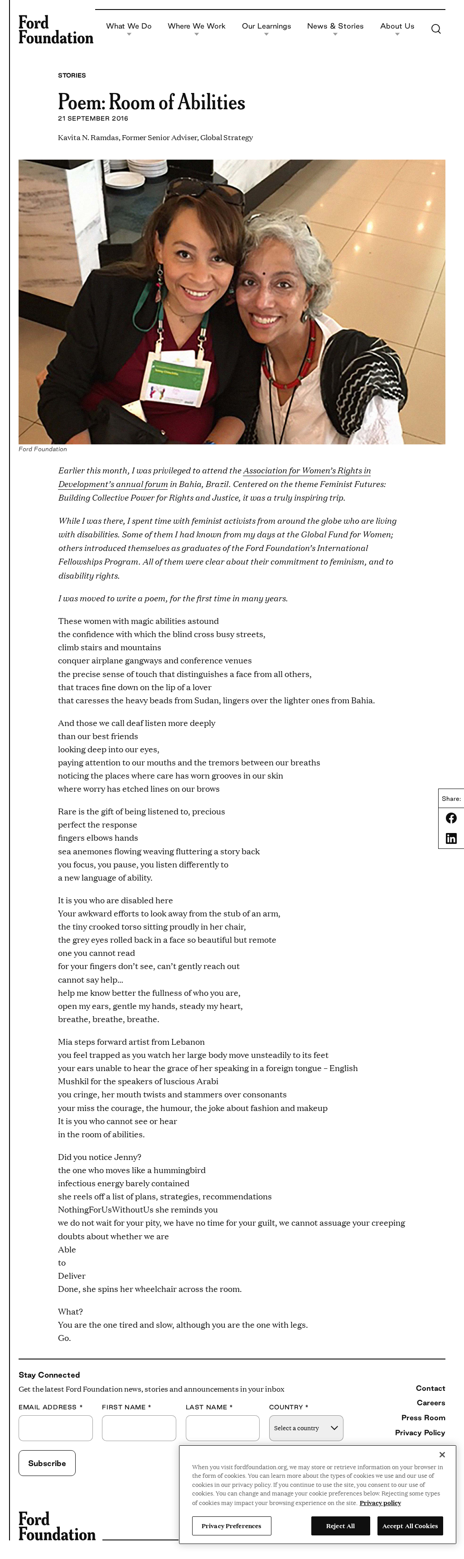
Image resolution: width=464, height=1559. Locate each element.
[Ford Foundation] (56, 29)
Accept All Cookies (410, 1525)
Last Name (209, 1407)
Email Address (51, 1407)
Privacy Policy (420, 1432)
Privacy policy (380, 1502)
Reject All (340, 1525)
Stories (72, 75)
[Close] (442, 1455)
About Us (397, 26)
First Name (127, 1407)
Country (289, 1407)
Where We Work (197, 26)
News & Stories (335, 26)
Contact (430, 1388)
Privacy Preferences (231, 1525)
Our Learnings (266, 26)
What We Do (129, 26)
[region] (318, 1494)
